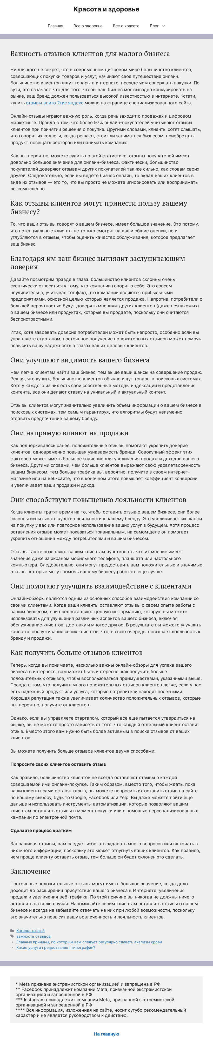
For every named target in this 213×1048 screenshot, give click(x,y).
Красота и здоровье (106, 9)
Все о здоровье (88, 25)
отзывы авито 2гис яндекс (54, 102)
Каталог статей (30, 930)
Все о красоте (126, 25)
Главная (55, 25)
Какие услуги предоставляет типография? (55, 947)
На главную (106, 1034)
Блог (154, 25)
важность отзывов (33, 936)
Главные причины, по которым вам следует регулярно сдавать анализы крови (89, 942)
